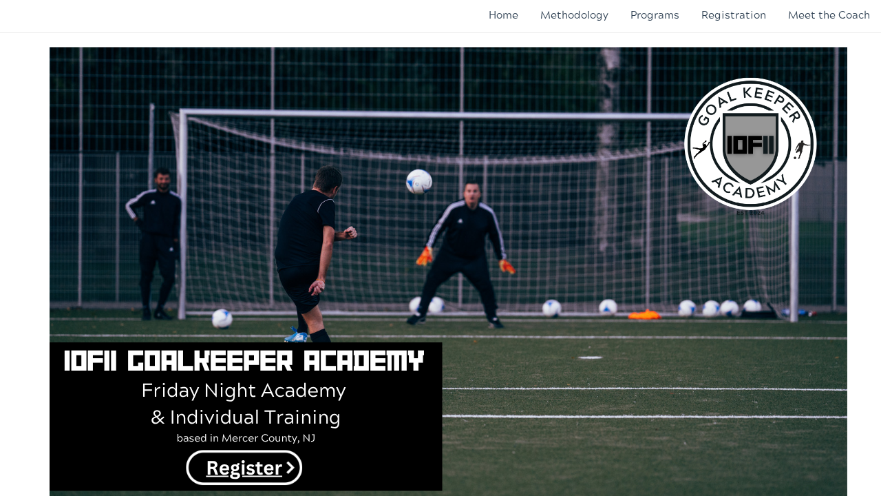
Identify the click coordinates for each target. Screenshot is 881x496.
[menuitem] (503, 15)
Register (244, 467)
